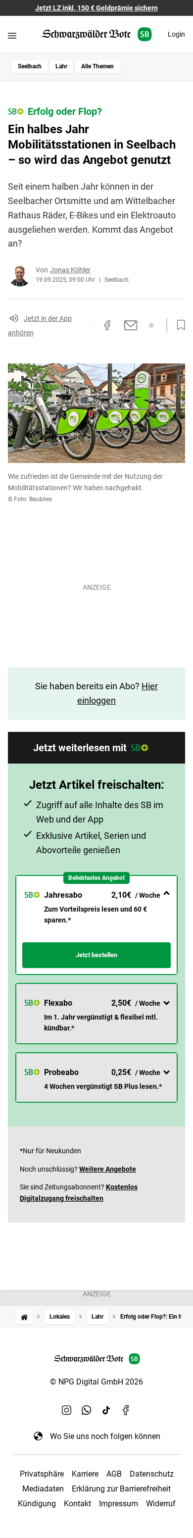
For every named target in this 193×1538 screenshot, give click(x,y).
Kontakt (77, 1503)
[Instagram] (67, 1410)
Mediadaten (43, 1488)
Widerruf (161, 1503)
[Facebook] (126, 1410)
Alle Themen (97, 66)
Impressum (118, 1503)
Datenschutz (152, 1474)
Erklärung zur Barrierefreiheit (121, 1488)
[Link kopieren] (88, 325)
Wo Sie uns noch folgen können (105, 1436)
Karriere (85, 1474)
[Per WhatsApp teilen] (152, 325)
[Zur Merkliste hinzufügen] (178, 325)
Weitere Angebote (107, 1169)
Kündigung (37, 1503)
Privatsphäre (42, 1474)
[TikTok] (106, 1410)
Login (176, 34)
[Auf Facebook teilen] (107, 325)
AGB (114, 1474)
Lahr (61, 66)
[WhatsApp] (87, 1410)
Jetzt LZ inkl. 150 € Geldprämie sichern (96, 8)
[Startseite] (24, 1317)
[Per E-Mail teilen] (131, 325)
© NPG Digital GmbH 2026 (96, 1381)
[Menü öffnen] (12, 35)
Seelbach (30, 66)
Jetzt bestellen (96, 955)
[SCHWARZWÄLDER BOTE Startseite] (97, 34)
